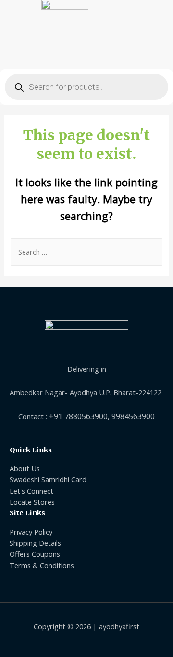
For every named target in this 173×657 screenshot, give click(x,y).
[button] (86, 52)
